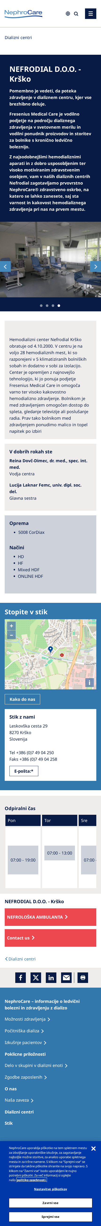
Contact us (18, 938)
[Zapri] (93, 1148)
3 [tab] (53, 305)
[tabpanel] (50, 259)
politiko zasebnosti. (32, 1180)
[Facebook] (20, 977)
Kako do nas (22, 699)
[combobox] (36, 32)
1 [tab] (41, 305)
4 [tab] (59, 305)
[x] (36, 977)
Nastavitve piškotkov (50, 1189)
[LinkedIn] (51, 977)
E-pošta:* (23, 771)
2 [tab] (47, 305)
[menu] (90, 13)
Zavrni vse (50, 1203)
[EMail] (66, 977)
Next (95, 266)
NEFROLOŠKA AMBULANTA (35, 917)
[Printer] (83, 977)
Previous (5, 266)
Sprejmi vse (50, 1217)
